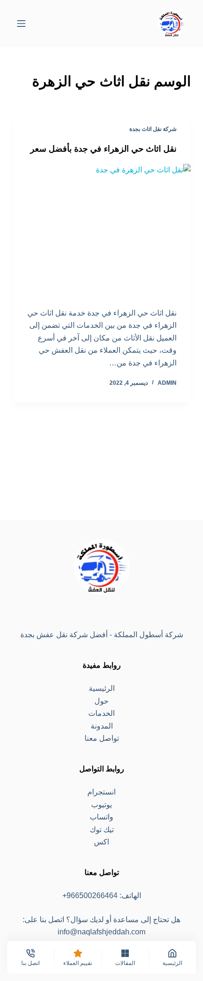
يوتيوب (101, 805)
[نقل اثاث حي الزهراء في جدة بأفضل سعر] (101, 231)
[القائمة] (21, 23)
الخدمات (101, 713)
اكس (101, 842)
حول (101, 701)
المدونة (102, 726)
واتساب (101, 817)
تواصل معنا (102, 738)
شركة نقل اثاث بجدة (153, 129)
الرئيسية (102, 688)
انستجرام (101, 792)
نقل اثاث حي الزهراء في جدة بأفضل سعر (103, 149)
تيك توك (102, 830)
